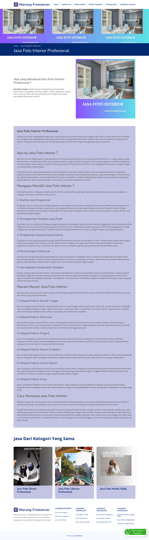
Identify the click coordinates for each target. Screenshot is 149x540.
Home (56, 4)
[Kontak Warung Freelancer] (135, 532)
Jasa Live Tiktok (60, 520)
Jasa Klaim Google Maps (126, 520)
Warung (75, 536)
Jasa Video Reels (82, 518)
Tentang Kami (111, 4)
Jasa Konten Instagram (105, 514)
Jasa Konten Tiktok (103, 518)
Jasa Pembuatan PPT (104, 522)
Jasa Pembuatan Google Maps (125, 515)
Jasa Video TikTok (82, 514)
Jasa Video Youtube (83, 522)
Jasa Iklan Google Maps (125, 523)
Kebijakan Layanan (127, 4)
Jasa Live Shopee (61, 512)
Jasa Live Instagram (62, 516)
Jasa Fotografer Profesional (31, 46)
